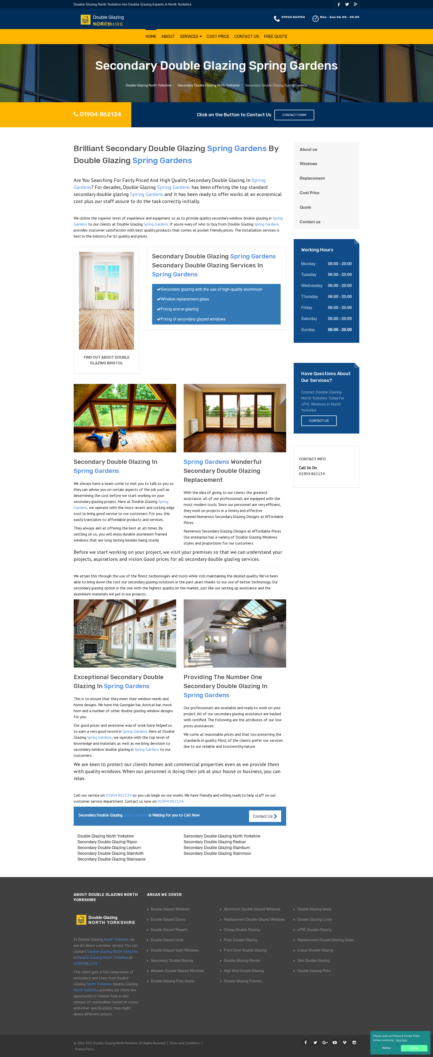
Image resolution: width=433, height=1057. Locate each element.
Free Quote (275, 36)
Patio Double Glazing (240, 939)
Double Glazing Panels (242, 960)
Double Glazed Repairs (169, 929)
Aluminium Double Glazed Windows (252, 908)
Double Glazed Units (167, 939)
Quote (305, 207)
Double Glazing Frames (243, 980)
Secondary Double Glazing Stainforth (110, 853)
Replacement (312, 178)
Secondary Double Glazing (172, 960)
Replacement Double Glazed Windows (254, 919)
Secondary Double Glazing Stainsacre (111, 859)
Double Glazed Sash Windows (175, 950)
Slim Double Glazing (313, 960)
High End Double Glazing (244, 970)
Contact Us (246, 36)
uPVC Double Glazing (314, 929)
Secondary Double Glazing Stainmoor (217, 853)
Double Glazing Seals (314, 908)
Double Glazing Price (314, 970)
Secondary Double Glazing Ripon (107, 841)
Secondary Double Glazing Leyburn (109, 847)
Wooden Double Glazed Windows (177, 970)
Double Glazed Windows (170, 908)
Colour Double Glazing (315, 950)
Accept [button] (414, 1048)
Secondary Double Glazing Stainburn (217, 847)
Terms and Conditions (184, 1043)
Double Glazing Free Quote (172, 980)
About (168, 36)
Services (189, 36)
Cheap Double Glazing (242, 929)
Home (151, 36)
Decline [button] (386, 1048)
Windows (308, 163)
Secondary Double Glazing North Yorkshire (222, 836)
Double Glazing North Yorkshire (105, 836)
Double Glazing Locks (314, 919)
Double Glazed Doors (168, 919)
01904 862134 (293, 17)
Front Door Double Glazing (245, 950)
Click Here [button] (401, 1040)
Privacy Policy (84, 1049)
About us (308, 149)
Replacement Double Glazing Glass (325, 939)
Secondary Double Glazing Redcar (215, 841)
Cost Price (218, 36)
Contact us (310, 222)
